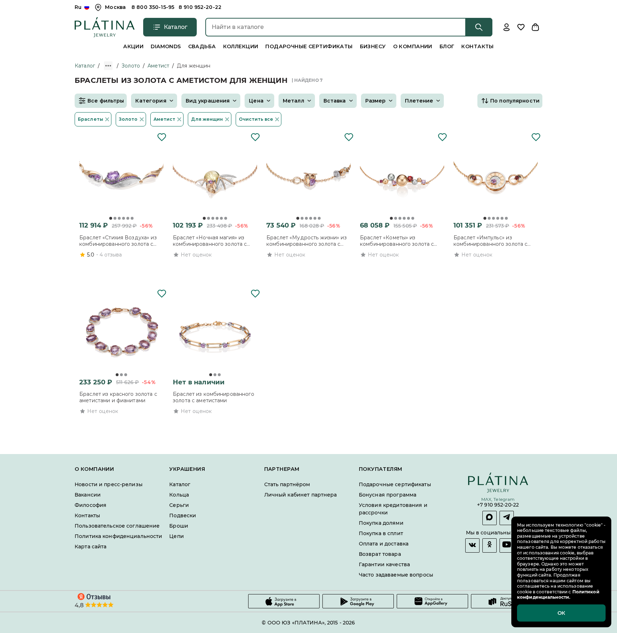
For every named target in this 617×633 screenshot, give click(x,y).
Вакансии (88, 495)
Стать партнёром (287, 484)
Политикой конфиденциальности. (558, 594)
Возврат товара (380, 554)
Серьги (179, 505)
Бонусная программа (387, 495)
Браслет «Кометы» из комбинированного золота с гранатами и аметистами (397, 240)
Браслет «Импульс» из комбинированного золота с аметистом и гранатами (490, 240)
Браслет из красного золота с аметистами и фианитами (118, 397)
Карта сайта (90, 546)
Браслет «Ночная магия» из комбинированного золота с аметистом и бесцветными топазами (210, 240)
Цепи (176, 536)
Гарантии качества (384, 564)
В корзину (112, 267)
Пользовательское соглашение (117, 526)
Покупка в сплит (381, 533)
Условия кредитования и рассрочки (393, 509)
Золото (130, 66)
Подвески (182, 515)
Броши (178, 526)
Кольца (179, 495)
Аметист (158, 66)
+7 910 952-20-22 (498, 505)
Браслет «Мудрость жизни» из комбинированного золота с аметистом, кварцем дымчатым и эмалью (307, 240)
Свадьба (202, 46)
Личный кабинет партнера (300, 495)
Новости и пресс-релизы (108, 484)
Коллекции (241, 46)
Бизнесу (373, 46)
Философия (90, 505)
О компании (412, 46)
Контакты (477, 46)
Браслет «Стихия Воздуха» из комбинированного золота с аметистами (118, 240)
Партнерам (282, 469)
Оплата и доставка (383, 543)
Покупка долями (381, 523)
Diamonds (166, 46)
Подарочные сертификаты (308, 46)
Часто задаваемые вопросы (396, 575)
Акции (133, 46)
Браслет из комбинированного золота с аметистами (213, 397)
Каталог (85, 66)
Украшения (187, 469)
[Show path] (108, 65)
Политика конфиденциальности (118, 536)
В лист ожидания (205, 424)
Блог (447, 46)
